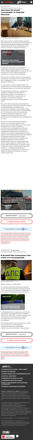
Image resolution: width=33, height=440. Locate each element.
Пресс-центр (23, 369)
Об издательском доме (9, 369)
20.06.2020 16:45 (5, 6)
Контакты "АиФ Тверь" (8, 376)
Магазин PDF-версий (8, 371)
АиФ (16, 281)
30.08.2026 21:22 (5, 250)
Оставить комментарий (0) (16, 222)
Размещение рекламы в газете (11, 380)
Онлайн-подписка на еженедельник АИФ (15, 373)
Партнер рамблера (15, 432)
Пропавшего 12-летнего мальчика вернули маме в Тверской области (13, 200)
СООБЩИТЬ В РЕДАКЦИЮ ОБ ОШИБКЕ (13, 386)
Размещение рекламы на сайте (12, 378)
